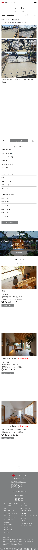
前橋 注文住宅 (8, 527)
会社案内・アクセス (27, 511)
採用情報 (23, 513)
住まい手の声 (8, 525)
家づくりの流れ (8, 520)
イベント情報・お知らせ (11, 503)
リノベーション (25, 503)
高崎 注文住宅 (8, 530)
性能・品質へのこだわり (11, 513)
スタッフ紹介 (25, 506)
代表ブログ (24, 521)
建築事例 (6, 522)
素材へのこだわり (9, 511)
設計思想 (6, 508)
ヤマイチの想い (8, 506)
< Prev (4, 141)
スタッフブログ (25, 518)
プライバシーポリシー (27, 526)
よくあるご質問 (25, 508)
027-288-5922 (10, 302)
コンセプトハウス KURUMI (29, 516)
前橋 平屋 (6, 532)
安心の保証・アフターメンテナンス (10, 516)
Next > (34, 141)
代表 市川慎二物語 (26, 523)
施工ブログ (14, 19)
